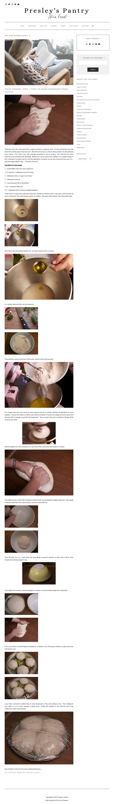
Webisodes (32, 26)
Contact (54, 26)
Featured (85, 26)
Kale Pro (55, 800)
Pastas (79, 106)
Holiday (80, 96)
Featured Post (82, 90)
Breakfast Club (82, 84)
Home (22, 26)
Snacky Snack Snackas (85, 125)
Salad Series (81, 119)
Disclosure (73, 26)
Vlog (78, 144)
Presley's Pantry (57, 10)
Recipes (79, 116)
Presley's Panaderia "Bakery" (87, 112)
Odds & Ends (81, 103)
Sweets (79, 132)
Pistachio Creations (84, 109)
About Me (43, 26)
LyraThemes (64, 800)
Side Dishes (80, 122)
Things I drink (82, 135)
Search (93, 69)
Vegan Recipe (81, 138)
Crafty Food (81, 87)
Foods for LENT (82, 93)
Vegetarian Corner (84, 141)
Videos (63, 26)
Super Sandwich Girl (84, 128)
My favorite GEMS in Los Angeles (88, 100)
